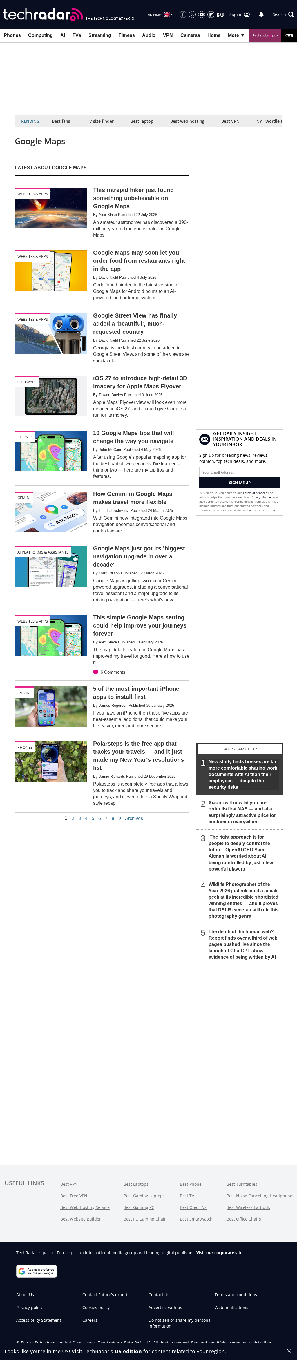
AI (62, 35)
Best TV (187, 1195)
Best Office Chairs (244, 1219)
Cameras (190, 35)
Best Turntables (242, 1184)
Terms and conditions (236, 1294)
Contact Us (158, 1294)
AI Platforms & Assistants (42, 552)
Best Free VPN (73, 1195)
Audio (148, 35)
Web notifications (231, 1307)
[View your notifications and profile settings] (261, 14)
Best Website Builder (80, 1219)
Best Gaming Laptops (144, 1195)
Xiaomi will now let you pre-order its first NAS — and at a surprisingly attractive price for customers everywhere (242, 812)
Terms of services (255, 493)
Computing (40, 35)
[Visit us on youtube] (201, 14)
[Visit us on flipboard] (210, 14)
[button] (283, 14)
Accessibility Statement (38, 1320)
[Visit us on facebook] (183, 14)
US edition (128, 1351)
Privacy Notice (261, 497)
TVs (77, 35)
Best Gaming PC (139, 1207)
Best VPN (230, 121)
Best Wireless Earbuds (248, 1207)
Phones (12, 35)
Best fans (61, 121)
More (233, 35)
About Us (25, 1294)
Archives (134, 818)
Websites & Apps (32, 193)
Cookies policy (96, 1307)
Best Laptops (136, 1184)
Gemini (24, 497)
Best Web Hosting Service (85, 1207)
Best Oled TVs (193, 1207)
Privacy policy (29, 1307)
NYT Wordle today (274, 121)
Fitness (127, 35)
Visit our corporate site (219, 1252)
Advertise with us (165, 1307)
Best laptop (142, 121)
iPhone (24, 692)
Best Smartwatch (196, 1219)
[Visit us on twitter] (192, 14)
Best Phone (191, 1184)
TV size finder (100, 121)
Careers (89, 1320)
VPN (168, 35)
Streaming (99, 35)
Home (213, 35)
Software (27, 382)
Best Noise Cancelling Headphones (260, 1195)
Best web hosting (187, 121)
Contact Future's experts (106, 1294)
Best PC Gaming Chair (145, 1219)
